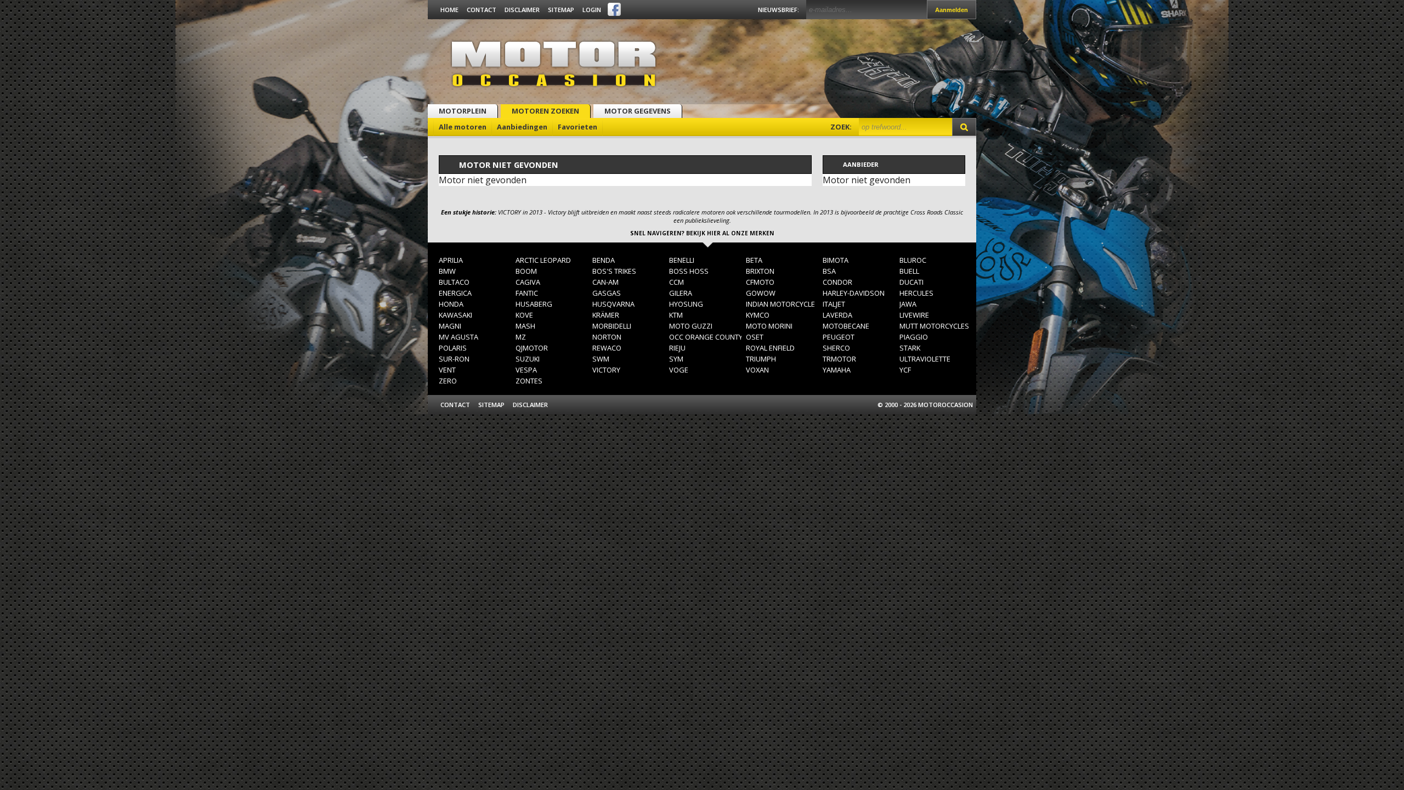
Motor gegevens (637, 111)
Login (591, 9)
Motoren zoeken (545, 111)
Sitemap (561, 9)
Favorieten (577, 127)
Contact (481, 9)
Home (449, 9)
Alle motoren (462, 127)
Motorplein (462, 111)
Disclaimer (522, 9)
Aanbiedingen (522, 127)
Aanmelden (951, 10)
